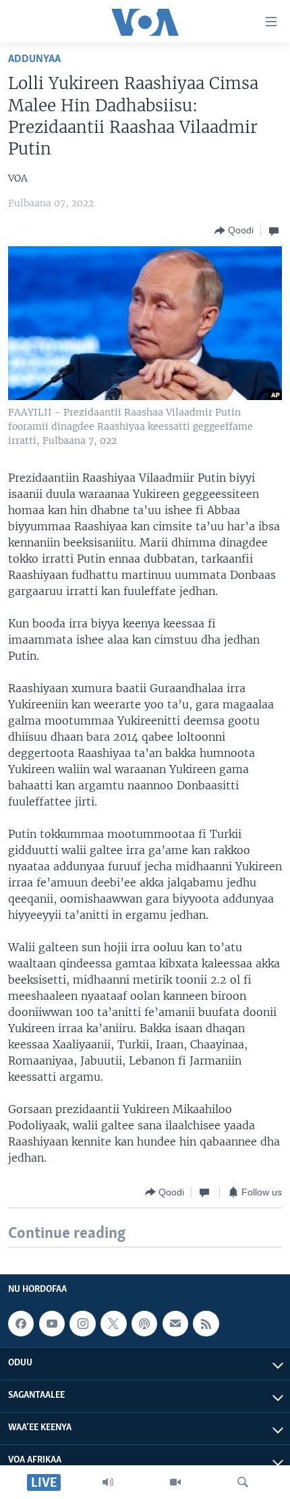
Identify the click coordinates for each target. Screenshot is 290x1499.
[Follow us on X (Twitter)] (113, 1323)
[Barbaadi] (243, 1482)
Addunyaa (34, 59)
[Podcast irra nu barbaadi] (144, 1323)
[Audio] (108, 1482)
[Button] (234, 231)
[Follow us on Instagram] (82, 1323)
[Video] (175, 1482)
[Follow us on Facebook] (21, 1323)
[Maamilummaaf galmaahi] (175, 1323)
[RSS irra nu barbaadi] (206, 1323)
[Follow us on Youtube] (52, 1323)
